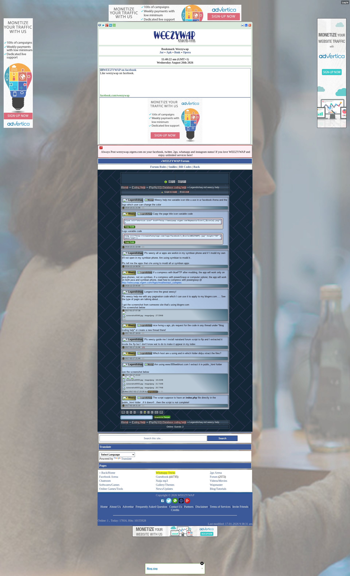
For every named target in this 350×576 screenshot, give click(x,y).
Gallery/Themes (165, 484)
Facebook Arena (108, 476)
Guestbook (162, 476)
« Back (103, 472)
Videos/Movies (218, 480)
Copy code (129, 227)
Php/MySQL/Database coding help (167, 187)
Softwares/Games (109, 484)
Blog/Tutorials (218, 488)
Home (125, 187)
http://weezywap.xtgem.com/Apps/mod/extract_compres (152, 282)
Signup (182, 181)
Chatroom (105, 480)
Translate (126, 458)
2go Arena (216, 472)
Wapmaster (216, 484)
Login (172, 181)
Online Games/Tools (111, 488)
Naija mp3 (162, 480)
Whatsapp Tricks (165, 472)
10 (156, 412)
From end (184, 192)
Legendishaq (135, 200)
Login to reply (171, 192)
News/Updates (164, 488)
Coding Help (138, 187)
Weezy (150, 200)
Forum (213, 476)
